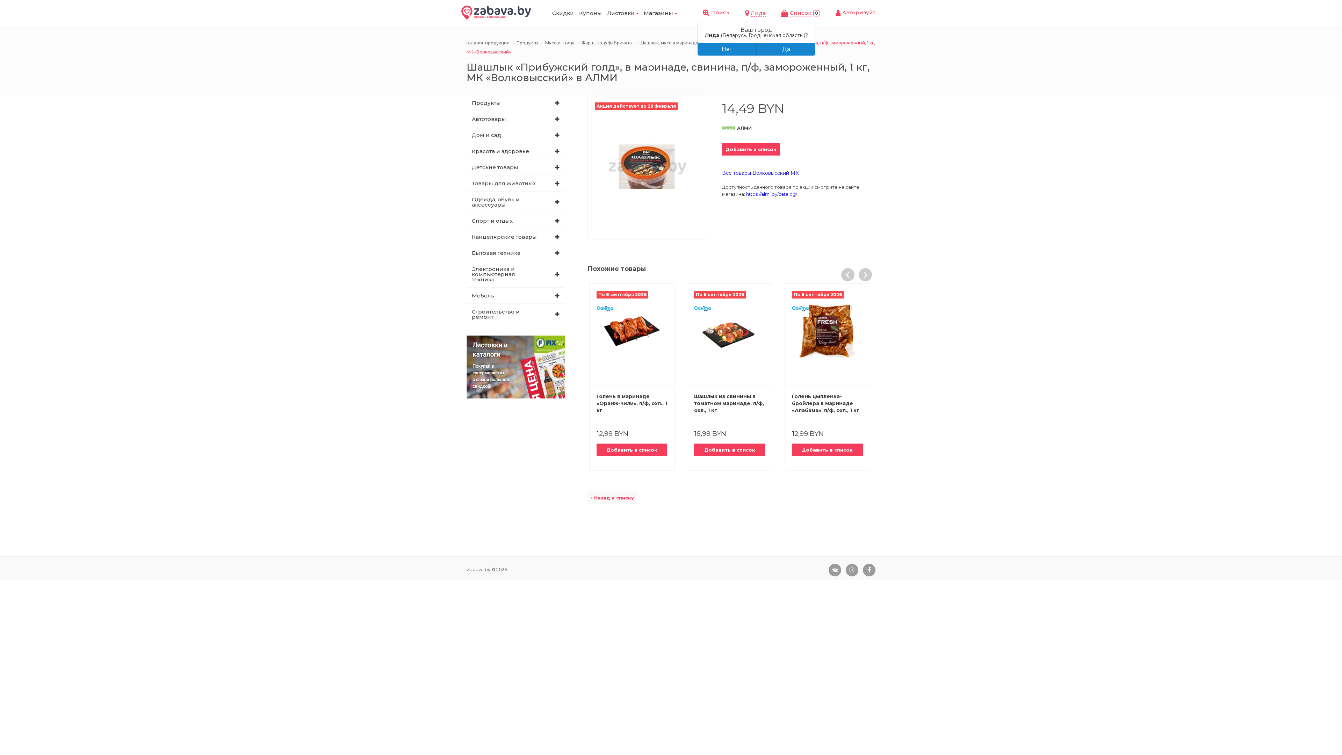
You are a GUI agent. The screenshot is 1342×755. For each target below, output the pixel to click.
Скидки (563, 13)
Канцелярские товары (504, 236)
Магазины (658, 13)
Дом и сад (486, 135)
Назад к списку (613, 498)
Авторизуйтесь (863, 12)
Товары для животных (504, 183)
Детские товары (495, 167)
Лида (758, 13)
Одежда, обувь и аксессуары (496, 202)
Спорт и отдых (492, 220)
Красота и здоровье (500, 151)
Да (786, 49)
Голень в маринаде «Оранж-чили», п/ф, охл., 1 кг (632, 403)
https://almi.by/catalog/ (771, 194)
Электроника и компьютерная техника (493, 274)
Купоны (590, 13)
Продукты (486, 103)
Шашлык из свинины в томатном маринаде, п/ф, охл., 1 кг (729, 403)
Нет (727, 49)
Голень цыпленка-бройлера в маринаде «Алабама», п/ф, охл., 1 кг (825, 403)
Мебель (483, 295)
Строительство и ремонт (496, 314)
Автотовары (489, 119)
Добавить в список (751, 149)
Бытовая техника (496, 253)
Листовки (621, 13)
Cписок (800, 12)
